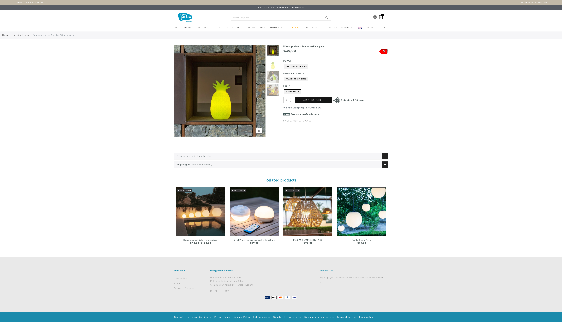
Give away (311, 28)
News (188, 28)
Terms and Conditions (198, 317)
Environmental (292, 317)
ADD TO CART (313, 100)
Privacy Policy (222, 317)
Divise (383, 28)
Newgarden (180, 278)
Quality (277, 317)
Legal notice (366, 317)
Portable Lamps (21, 35)
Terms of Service (346, 317)
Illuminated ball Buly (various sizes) (200, 240)
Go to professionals (338, 28)
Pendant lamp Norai (361, 240)
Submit (326, 17)
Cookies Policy (241, 317)
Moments (276, 28)
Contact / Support (184, 288)
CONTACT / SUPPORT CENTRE (29, 2)
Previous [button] (179, 92)
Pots (217, 28)
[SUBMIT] (281, 18)
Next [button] (256, 92)
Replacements (255, 28)
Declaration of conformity (319, 317)
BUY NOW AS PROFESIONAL (534, 2)
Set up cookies (261, 317)
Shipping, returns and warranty (194, 164)
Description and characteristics (195, 156)
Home (5, 35)
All (177, 28)
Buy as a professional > (305, 114)
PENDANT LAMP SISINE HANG (308, 240)
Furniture (233, 28)
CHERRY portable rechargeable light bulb (254, 240)
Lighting (203, 28)
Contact (178, 317)
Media (177, 283)
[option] (219, 91)
